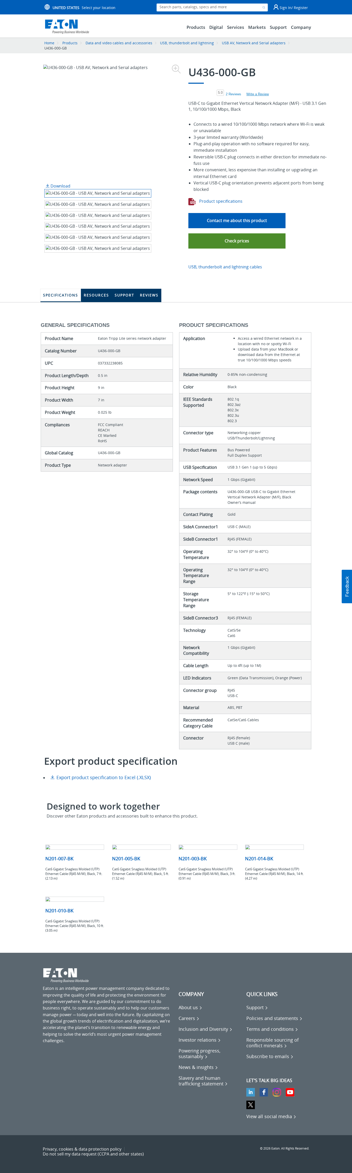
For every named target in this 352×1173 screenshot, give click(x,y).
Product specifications (220, 201)
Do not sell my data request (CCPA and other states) (93, 1154)
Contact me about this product (237, 220)
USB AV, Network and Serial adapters (254, 42)
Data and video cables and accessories (119, 42)
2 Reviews (233, 94)
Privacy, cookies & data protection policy (82, 1149)
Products (70, 42)
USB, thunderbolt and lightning (187, 42)
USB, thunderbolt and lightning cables (225, 267)
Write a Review (257, 94)
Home (49, 42)
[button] (237, 241)
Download (59, 186)
